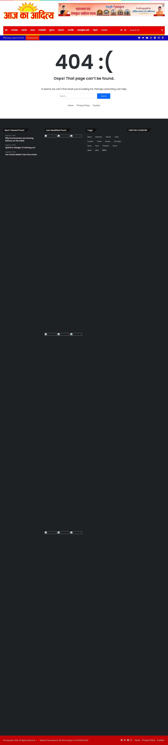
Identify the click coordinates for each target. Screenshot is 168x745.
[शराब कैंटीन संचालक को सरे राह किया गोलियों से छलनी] (63, 431)
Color (117, 137)
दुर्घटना (51, 30)
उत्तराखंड (14, 30)
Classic (108, 137)
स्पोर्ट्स (95, 30)
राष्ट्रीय (24, 30)
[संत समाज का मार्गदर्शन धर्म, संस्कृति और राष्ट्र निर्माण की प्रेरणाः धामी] (50, 630)
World (89, 150)
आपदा (97, 150)
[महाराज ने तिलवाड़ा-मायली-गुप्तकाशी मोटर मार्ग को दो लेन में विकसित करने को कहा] (76, 534)
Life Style (117, 141)
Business (98, 137)
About (89, 137)
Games (107, 141)
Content (90, 141)
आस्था (32, 30)
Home (71, 105)
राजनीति (71, 30)
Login (104, 30)
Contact (96, 105)
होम (6, 30)
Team (89, 146)
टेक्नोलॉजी (42, 30)
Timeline (106, 146)
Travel (114, 146)
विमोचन (104, 150)
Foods (99, 141)
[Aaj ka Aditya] (28, 13)
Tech (97, 146)
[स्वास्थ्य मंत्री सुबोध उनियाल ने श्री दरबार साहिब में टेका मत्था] (50, 336)
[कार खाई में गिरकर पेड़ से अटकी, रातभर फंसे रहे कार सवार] (50, 138)
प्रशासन (61, 30)
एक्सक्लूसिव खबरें (83, 30)
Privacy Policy (83, 105)
